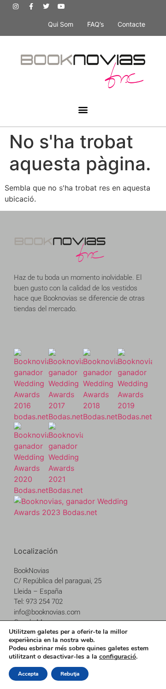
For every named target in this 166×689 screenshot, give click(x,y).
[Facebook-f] (30, 6)
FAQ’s (95, 24)
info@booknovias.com (47, 612)
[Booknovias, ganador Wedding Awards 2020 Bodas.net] (31, 490)
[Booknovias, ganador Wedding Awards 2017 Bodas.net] (65, 416)
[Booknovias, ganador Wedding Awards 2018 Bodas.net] (100, 416)
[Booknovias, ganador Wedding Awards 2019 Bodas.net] (135, 416)
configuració (117, 657)
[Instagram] (15, 6)
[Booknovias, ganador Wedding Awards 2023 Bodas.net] (83, 512)
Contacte (131, 24)
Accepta (28, 673)
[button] (83, 109)
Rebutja (69, 673)
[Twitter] (46, 6)
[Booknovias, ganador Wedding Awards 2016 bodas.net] (31, 416)
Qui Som (60, 24)
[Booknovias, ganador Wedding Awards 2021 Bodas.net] (65, 490)
